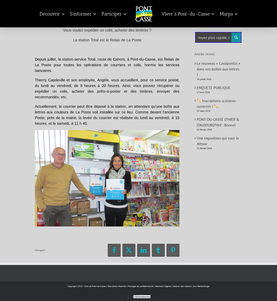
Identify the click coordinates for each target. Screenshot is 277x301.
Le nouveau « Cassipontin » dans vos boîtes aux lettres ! (218, 69)
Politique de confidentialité (140, 286)
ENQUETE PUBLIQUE (213, 87)
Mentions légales (163, 286)
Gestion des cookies (182, 286)
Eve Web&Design (201, 286)
